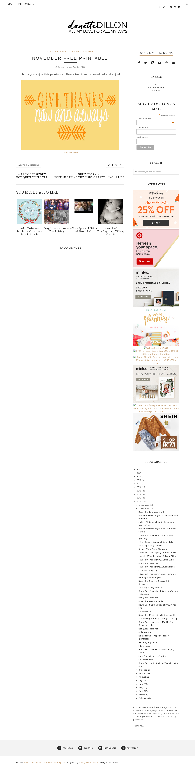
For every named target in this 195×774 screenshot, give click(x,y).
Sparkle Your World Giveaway (152, 549)
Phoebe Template (57, 762)
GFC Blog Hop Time (147, 642)
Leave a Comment (28, 164)
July (141, 680)
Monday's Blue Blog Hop (150, 577)
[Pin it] (121, 165)
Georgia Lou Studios (89, 762)
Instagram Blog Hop (148, 570)
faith (156, 84)
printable (62, 51)
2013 (139, 498)
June (141, 684)
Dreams (156, 90)
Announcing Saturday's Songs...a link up (158, 618)
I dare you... (144, 646)
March (142, 694)
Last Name (142, 137)
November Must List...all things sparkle (157, 615)
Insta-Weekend (145, 611)
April (141, 691)
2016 (139, 487)
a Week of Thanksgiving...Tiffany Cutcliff (157, 552)
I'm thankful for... (146, 659)
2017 (139, 483)
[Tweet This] (109, 165)
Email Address (155, 118)
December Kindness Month (151, 512)
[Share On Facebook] (112, 165)
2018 (139, 480)
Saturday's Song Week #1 (150, 587)
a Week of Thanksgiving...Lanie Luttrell (157, 559)
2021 (139, 473)
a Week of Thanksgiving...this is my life (157, 574)
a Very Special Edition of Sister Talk (155, 542)
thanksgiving (82, 51)
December (144, 505)
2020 (139, 476)
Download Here (70, 152)
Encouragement (156, 87)
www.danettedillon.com (35, 762)
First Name (142, 127)
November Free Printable (150, 601)
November (144, 508)
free (50, 51)
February (143, 698)
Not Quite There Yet (148, 563)
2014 (139, 494)
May (141, 687)
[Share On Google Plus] (116, 165)
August (143, 677)
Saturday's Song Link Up (150, 545)
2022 (139, 469)
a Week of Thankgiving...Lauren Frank (156, 566)
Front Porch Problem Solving (152, 656)
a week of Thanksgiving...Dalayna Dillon (157, 556)
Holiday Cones (145, 632)
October (143, 670)
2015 (139, 490)
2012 (139, 501)
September (145, 673)
